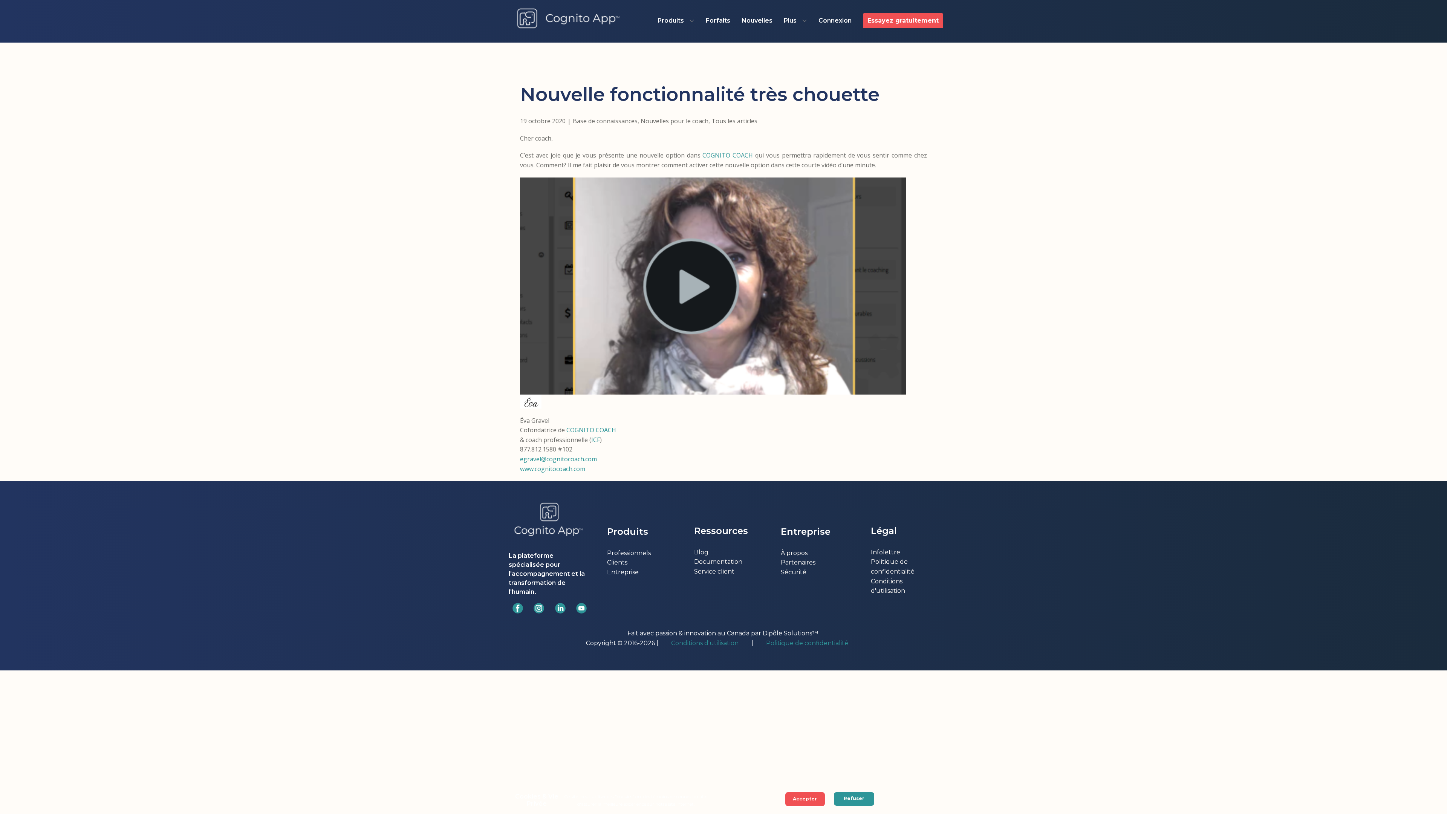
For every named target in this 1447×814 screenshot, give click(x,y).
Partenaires (798, 562)
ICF (595, 440)
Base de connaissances (605, 121)
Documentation (718, 561)
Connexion (835, 20)
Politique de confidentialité (808, 643)
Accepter (805, 799)
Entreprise (623, 572)
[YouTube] (581, 608)
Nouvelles (757, 20)
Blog (701, 552)
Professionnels (629, 553)
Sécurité (793, 572)
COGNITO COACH (727, 155)
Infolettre (885, 552)
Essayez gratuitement (903, 20)
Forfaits (718, 20)
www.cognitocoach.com (552, 469)
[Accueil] (569, 19)
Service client (714, 571)
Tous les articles (734, 121)
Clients (617, 562)
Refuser (854, 798)
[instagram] (539, 608)
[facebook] (518, 608)
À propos (794, 553)
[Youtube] (560, 608)
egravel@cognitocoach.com (558, 459)
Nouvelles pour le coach (674, 121)
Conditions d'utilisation (705, 643)
